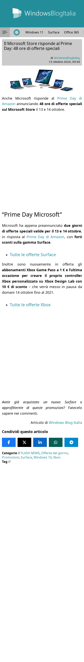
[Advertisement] (42, 158)
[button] (5, 32)
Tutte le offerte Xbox (30, 304)
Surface (53, 32)
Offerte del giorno (54, 453)
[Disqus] (42, 609)
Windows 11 (34, 32)
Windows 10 (43, 457)
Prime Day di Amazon (45, 236)
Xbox (56, 457)
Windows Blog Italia (65, 422)
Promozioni (10, 457)
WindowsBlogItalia (66, 58)
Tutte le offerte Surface (33, 254)
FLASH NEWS (30, 453)
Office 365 (71, 32)
